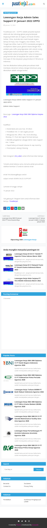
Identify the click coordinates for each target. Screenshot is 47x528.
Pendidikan (7, 500)
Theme (18, 525)
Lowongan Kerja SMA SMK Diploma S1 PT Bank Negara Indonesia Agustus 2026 (28, 362)
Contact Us (6, 486)
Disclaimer (27, 483)
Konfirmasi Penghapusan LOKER (32, 501)
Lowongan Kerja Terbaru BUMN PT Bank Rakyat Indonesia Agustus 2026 (29, 391)
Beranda (6, 483)
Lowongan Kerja (29, 239)
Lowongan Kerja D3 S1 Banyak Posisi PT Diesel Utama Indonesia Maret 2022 (29, 267)
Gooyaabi (35, 525)
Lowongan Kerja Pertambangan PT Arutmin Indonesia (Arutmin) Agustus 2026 (28, 433)
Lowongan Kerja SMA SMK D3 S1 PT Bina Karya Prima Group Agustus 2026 (28, 447)
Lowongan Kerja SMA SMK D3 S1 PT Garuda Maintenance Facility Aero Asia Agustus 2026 (28, 418)
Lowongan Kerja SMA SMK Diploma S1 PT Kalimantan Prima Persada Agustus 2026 (28, 377)
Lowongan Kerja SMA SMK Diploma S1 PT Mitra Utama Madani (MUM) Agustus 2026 (28, 404)
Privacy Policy (28, 486)
